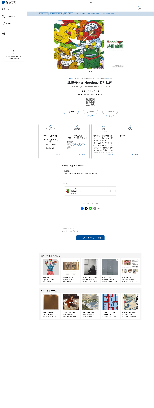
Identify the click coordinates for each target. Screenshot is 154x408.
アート (70, 13)
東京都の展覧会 (43, 13)
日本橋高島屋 (93, 91)
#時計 (88, 13)
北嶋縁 (108, 78)
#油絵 (93, 13)
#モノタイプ (77, 13)
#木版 (84, 13)
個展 (65, 13)
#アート (103, 13)
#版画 (108, 13)
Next (141, 271)
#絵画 (112, 13)
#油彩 (97, 13)
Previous (39, 271)
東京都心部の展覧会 (56, 13)
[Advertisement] (86, 347)
